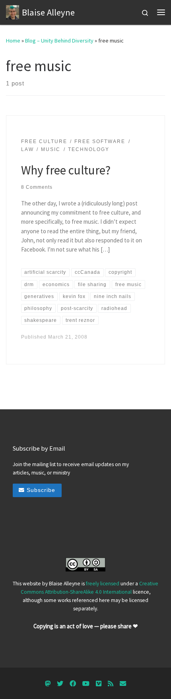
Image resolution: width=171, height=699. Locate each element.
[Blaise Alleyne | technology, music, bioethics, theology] (12, 11)
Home (13, 40)
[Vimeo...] (98, 684)
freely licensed (102, 583)
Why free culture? (66, 170)
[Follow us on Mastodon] (48, 684)
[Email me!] (123, 684)
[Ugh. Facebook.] (73, 684)
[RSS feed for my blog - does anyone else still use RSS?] (110, 684)
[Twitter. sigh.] (60, 684)
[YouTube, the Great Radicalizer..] (85, 684)
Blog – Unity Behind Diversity (59, 40)
